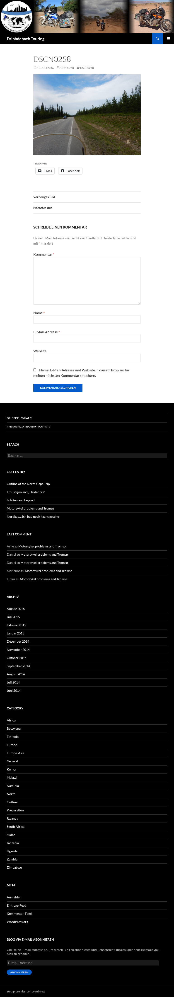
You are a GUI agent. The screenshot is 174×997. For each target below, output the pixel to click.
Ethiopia (13, 736)
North (11, 794)
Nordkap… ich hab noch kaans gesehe (33, 516)
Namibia (13, 786)
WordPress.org (17, 922)
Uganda (12, 851)
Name (39, 313)
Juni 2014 (14, 690)
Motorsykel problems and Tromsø (30, 508)
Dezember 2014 (18, 641)
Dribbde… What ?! (19, 418)
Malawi (12, 777)
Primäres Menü (168, 38)
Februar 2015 (16, 625)
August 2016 (16, 609)
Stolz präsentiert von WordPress (26, 991)
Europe (12, 745)
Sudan (11, 835)
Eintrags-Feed (16, 905)
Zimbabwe (14, 867)
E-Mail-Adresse (46, 332)
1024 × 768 (67, 68)
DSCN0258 (87, 68)
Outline (12, 802)
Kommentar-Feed (19, 913)
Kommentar (43, 254)
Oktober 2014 (17, 658)
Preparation (15, 810)
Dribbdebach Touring (25, 38)
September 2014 (18, 666)
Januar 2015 (15, 633)
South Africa (15, 826)
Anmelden (14, 897)
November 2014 (18, 649)
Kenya (11, 769)
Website (39, 351)
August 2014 (16, 674)
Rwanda (12, 818)
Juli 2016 (13, 617)
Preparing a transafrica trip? (28, 426)
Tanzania (13, 843)
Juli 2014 (13, 682)
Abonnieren (19, 972)
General (12, 761)
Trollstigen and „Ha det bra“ (26, 492)
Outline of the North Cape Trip (28, 484)
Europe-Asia (15, 753)
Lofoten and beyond (21, 500)
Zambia (12, 859)
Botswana (14, 728)
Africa (11, 720)
